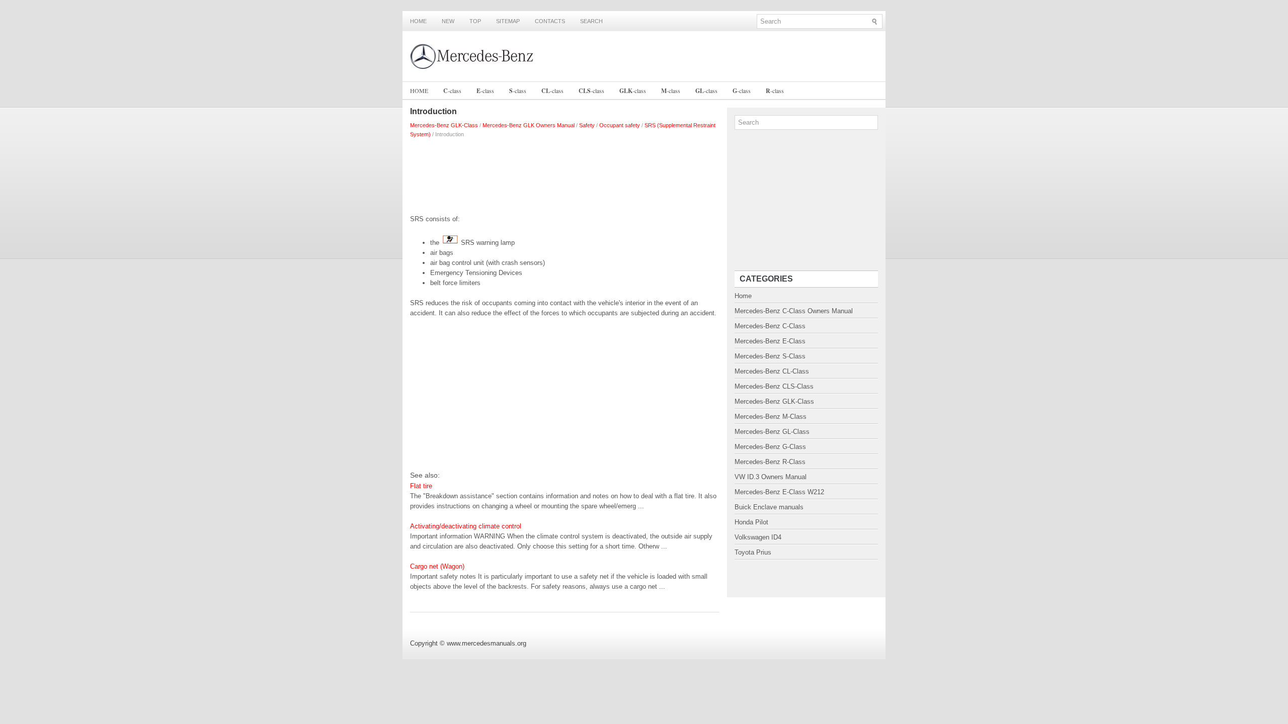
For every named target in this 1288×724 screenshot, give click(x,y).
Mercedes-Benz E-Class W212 (779, 492)
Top (475, 21)
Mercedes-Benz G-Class (770, 446)
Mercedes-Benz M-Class (771, 416)
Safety (587, 125)
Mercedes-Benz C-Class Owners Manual (794, 311)
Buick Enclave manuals (769, 507)
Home (418, 21)
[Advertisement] (564, 174)
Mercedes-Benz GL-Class (772, 431)
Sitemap (508, 21)
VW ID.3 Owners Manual (771, 477)
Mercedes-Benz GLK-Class (444, 125)
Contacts (550, 21)
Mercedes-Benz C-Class (770, 326)
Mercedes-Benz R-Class (770, 462)
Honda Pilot (751, 522)
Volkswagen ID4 (758, 537)
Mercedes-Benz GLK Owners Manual (528, 125)
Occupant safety (619, 125)
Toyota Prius (753, 552)
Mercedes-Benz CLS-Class (774, 386)
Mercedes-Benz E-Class (770, 341)
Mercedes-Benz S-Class (770, 356)
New (448, 21)
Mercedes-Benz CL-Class (772, 371)
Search (591, 21)
